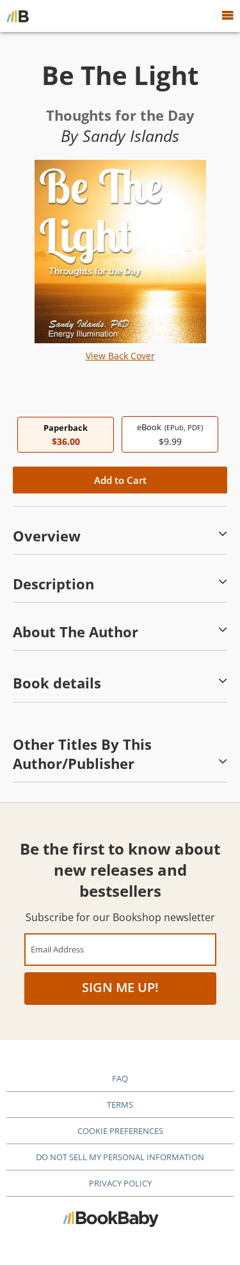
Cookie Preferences (120, 1131)
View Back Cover (120, 356)
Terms (120, 1104)
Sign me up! (120, 987)
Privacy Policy (120, 1183)
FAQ (120, 1078)
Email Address (57, 948)
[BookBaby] (17, 16)
